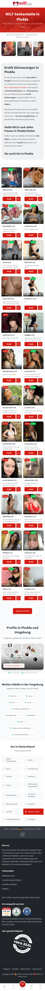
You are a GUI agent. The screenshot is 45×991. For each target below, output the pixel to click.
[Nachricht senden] (18, 199)
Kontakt (15, 969)
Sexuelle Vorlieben (9, 884)
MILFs (6, 829)
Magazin (5, 888)
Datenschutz (25, 969)
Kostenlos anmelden (12, 666)
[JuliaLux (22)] (16, 651)
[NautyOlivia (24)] (33, 650)
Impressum (37, 969)
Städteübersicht (8, 876)
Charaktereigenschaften (11, 880)
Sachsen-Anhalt (28, 829)
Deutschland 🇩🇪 (15, 829)
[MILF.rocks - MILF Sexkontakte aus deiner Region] (22, 3)
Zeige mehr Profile (22, 611)
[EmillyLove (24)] (9, 645)
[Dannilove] (12, 655)
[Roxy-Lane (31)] (28, 647)
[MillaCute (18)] (26, 654)
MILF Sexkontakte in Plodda (15, 87)
